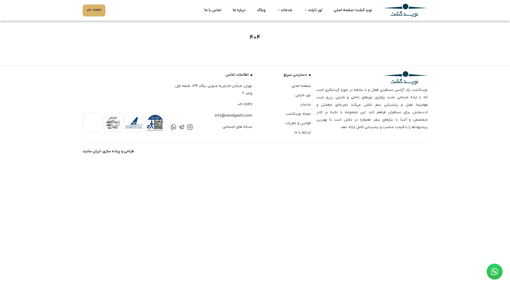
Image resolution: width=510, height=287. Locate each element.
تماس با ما (213, 10)
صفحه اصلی (301, 85)
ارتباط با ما (303, 132)
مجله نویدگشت (298, 113)
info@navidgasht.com (233, 115)
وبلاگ (261, 10)
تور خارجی (303, 95)
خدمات (286, 10)
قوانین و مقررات (298, 123)
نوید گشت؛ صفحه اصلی (353, 10)
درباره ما (239, 10)
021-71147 (94, 10)
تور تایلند (315, 10)
